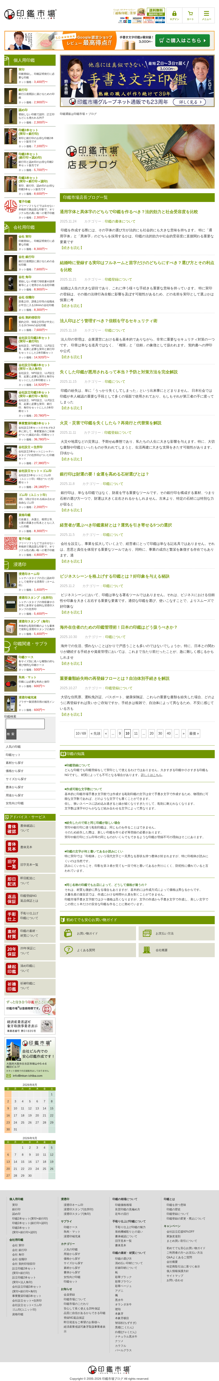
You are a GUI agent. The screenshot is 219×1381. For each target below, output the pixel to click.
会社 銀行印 (19, 1250)
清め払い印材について (129, 1263)
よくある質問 (86, 950)
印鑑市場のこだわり (76, 1303)
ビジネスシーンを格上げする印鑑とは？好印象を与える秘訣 (115, 576)
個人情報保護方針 (178, 1271)
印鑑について (115, 330)
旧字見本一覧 (123, 1240)
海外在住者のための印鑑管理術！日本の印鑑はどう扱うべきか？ (119, 627)
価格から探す (15, 771)
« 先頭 (95, 733)
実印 (15, 1204)
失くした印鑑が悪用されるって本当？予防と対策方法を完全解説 (119, 372)
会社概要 (162, 950)
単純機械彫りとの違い (129, 1231)
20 (152, 733)
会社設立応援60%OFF (180, 1231)
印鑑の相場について (125, 1199)
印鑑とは (169, 1199)
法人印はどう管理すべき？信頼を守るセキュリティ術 (108, 320)
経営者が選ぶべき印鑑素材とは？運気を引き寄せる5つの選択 (116, 525)
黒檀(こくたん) (124, 1327)
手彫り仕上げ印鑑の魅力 (130, 1227)
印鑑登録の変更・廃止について (186, 1218)
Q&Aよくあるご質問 (179, 1257)
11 (136, 733)
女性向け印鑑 (15, 803)
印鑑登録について (118, 279)
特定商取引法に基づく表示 (183, 1266)
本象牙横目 (122, 1318)
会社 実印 (18, 1245)
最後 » (194, 733)
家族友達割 (174, 1236)
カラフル (120, 1345)
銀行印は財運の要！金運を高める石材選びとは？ (104, 474)
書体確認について (126, 1236)
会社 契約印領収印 (23, 1263)
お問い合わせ (175, 1280)
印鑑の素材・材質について (129, 1252)
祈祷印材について (126, 1267)
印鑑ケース (71, 1227)
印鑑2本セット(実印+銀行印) (30, 1218)
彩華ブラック (123, 1277)
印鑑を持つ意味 (176, 1204)
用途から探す (15, 795)
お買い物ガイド (87, 933)
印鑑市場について (75, 1299)
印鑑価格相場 (123, 1204)
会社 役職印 (19, 1259)
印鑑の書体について (120, 221)
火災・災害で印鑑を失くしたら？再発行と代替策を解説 (110, 423)
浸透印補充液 (72, 1236)
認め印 (16, 1213)
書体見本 (120, 1245)
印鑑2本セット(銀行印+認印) (30, 1223)
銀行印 (16, 1209)
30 (160, 733)
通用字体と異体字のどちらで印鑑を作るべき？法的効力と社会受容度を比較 (129, 211)
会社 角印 (18, 1254)
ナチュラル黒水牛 (126, 1336)
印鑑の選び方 (123, 1258)
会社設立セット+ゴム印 (27, 1305)
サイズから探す (16, 779)
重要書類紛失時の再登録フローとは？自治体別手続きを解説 (115, 678)
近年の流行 (122, 1213)
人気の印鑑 (13, 746)
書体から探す (15, 787)
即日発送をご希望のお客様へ (82, 1322)
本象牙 (119, 1313)
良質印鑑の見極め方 (127, 1209)
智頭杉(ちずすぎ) (125, 1322)
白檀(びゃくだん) (125, 1332)
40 (169, 733)
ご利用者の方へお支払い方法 (185, 1252)
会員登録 (69, 1294)
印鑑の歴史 (174, 1209)
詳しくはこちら (151, 775)
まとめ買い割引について (182, 1240)
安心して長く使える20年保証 (82, 1308)
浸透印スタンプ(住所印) (78, 1209)
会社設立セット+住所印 (27, 1300)
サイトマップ (175, 1275)
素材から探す (15, 762)
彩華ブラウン (123, 1281)
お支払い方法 (165, 933)
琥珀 (118, 1309)
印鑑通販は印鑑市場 (72, 113)
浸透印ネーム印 (73, 1204)
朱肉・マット (72, 1231)
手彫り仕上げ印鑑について (129, 1221)
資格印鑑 (17, 1314)
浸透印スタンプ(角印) (77, 1213)
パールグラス (123, 1350)
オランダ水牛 (123, 1304)
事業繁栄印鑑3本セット (26, 1295)
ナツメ (119, 1341)
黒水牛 (119, 1300)
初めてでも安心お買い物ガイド (186, 1248)
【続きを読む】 (72, 248)
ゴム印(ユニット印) (24, 1309)
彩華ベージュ (123, 1286)
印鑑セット (13, 754)
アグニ (119, 1290)
